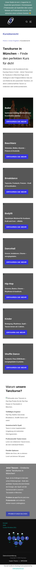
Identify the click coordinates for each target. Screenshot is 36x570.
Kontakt (5, 523)
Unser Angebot (14, 41)
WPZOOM (24, 561)
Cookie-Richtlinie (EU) (9, 527)
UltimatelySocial (18, 568)
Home (5, 41)
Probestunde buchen (17, 514)
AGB (4, 525)
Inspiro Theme (13, 561)
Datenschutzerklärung (10, 555)
